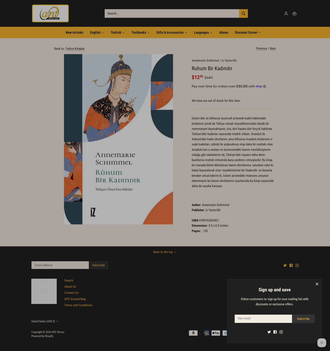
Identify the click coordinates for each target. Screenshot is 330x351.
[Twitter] (269, 332)
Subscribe (303, 319)
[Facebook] (275, 332)
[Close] (317, 284)
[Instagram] (281, 332)
